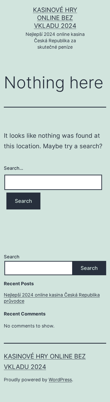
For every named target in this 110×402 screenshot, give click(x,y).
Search (11, 256)
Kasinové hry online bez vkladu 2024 (55, 17)
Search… (13, 168)
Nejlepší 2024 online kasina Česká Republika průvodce (52, 297)
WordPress (60, 379)
